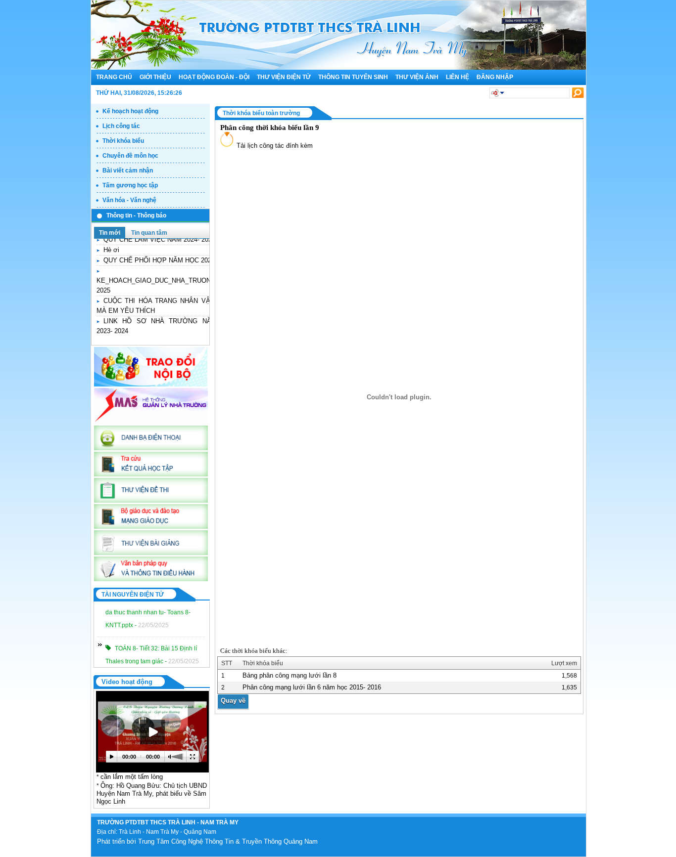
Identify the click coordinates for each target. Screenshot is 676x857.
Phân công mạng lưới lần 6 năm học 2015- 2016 (311, 687)
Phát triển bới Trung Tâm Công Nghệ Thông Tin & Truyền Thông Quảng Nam (207, 841)
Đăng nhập (495, 77)
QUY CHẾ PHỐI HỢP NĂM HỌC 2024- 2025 (168, 253)
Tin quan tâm (149, 232)
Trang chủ (114, 77)
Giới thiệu (155, 77)
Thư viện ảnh (416, 77)
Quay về (233, 700)
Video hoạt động (126, 682)
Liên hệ (457, 77)
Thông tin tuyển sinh (353, 77)
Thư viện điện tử (284, 77)
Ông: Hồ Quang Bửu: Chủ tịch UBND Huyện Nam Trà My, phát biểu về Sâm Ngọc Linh (152, 793)
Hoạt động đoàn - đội (214, 77)
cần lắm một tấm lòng (131, 776)
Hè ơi (111, 243)
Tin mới (109, 232)
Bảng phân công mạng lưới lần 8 (289, 675)
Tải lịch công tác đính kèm (274, 145)
